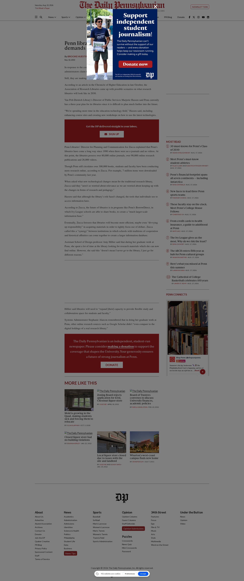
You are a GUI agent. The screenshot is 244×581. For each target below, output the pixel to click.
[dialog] (122, 290)
